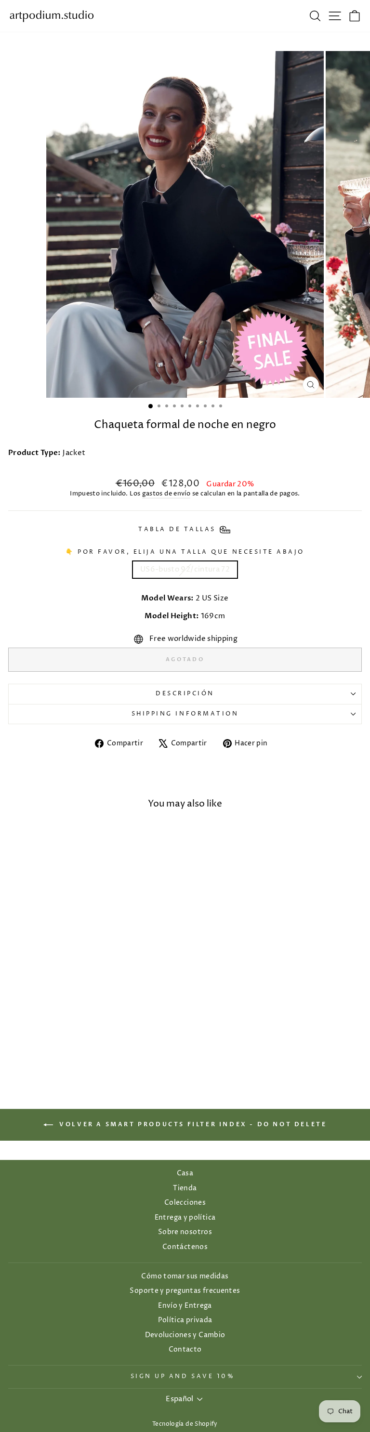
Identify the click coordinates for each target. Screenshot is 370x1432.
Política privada (185, 1320)
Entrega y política (185, 1217)
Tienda (185, 1188)
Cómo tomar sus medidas (184, 1276)
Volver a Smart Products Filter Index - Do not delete (192, 1125)
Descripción (185, 694)
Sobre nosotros (185, 1232)
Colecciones (185, 1202)
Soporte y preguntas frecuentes (185, 1291)
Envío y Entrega (185, 1306)
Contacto (185, 1349)
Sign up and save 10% (183, 1376)
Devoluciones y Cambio (185, 1335)
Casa (185, 1173)
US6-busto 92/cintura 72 (185, 569)
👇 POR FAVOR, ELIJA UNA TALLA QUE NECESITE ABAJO (185, 552)
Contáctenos (185, 1247)
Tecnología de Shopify (185, 1424)
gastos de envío (166, 494)
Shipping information (185, 714)
